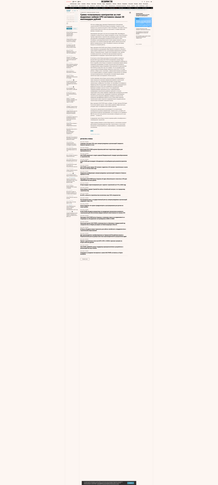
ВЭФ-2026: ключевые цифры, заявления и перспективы (90, 9)
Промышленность (112, 5)
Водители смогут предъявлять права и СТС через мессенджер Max (71, 52)
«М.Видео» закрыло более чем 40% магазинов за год (71, 107)
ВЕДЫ (69, 5)
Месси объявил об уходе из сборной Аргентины (71, 156)
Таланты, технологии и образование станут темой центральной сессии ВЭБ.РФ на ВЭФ (71, 181)
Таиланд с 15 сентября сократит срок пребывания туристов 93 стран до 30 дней (71, 59)
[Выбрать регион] (142, 1)
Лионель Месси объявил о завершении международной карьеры (71, 124)
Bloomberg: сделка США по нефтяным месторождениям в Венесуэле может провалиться (71, 131)
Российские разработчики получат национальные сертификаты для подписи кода (71, 83)
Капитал (102, 5)
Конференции (141, 5)
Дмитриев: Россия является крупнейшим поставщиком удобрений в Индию (71, 138)
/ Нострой (97, 12)
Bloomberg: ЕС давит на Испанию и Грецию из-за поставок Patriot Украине (71, 192)
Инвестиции (93, 3)
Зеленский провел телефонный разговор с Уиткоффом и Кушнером (71, 144)
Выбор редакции (105, 9)
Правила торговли (74, 5)
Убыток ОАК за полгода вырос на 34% (71, 202)
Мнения (140, 3)
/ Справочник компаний (90, 12)
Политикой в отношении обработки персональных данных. (108, 483)
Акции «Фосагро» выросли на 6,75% (71, 198)
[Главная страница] (107, 2)
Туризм (147, 5)
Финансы (88, 3)
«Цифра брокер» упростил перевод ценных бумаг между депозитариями (71, 112)
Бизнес (79, 3)
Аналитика (98, 5)
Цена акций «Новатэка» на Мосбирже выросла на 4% (71, 160)
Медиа (103, 3)
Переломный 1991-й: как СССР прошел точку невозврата (120, 9)
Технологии (99, 3)
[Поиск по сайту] (144, 1)
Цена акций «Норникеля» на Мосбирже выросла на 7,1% (71, 149)
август (75, 10)
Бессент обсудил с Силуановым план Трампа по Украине (71, 187)
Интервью (136, 3)
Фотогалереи (145, 3)
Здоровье (133, 5)
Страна (106, 5)
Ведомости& (92, 5)
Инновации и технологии (121, 5)
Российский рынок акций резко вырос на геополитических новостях (71, 165)
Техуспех (128, 5)
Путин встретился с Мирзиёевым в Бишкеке (71, 72)
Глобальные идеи (73, 3)
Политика (114, 3)
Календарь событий (68, 11)
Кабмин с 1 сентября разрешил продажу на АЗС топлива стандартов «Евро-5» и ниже (71, 100)
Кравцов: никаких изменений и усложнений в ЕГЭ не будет (71, 77)
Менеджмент (124, 3)
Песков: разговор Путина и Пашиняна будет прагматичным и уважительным (71, 34)
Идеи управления (82, 5)
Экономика (83, 3)
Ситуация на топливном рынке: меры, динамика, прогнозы (142, 9)
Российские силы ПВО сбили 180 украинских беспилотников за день (71, 46)
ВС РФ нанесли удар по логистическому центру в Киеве (71, 94)
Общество (119, 3)
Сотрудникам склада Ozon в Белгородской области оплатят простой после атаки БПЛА (71, 118)
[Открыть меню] (151, 1)
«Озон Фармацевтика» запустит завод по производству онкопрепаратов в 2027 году (72, 208)
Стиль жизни (130, 3)
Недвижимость (108, 3)
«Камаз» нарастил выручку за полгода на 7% (71, 171)
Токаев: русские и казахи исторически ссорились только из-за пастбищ (71, 40)
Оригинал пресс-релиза (95, 134)
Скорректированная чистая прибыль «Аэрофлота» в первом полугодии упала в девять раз (71, 215)
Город (88, 5)
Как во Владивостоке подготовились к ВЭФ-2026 (71, 89)
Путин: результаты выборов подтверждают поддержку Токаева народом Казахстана (72, 66)
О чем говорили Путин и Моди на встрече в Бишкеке (72, 175)
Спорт (137, 5)
